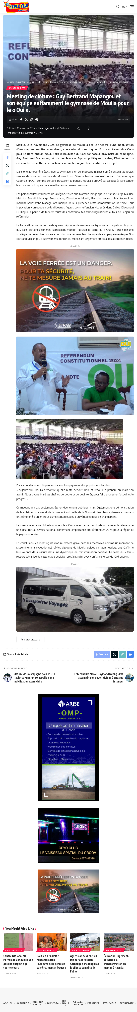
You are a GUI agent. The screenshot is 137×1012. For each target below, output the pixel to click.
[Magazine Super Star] (16, 6)
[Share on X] (26, 119)
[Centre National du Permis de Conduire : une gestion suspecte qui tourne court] (18, 942)
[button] (117, 7)
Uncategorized (17, 88)
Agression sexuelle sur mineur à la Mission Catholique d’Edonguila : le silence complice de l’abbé (84, 963)
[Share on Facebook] (21, 119)
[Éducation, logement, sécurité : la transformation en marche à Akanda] (119, 942)
